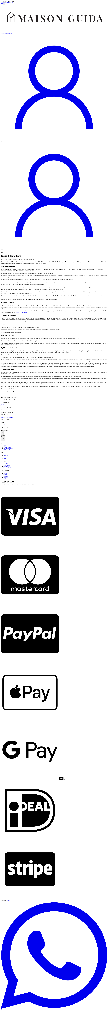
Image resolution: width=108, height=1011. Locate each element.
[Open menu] (2, 249)
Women (2, 33)
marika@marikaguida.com (7, 417)
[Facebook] (2, 4)
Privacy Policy (7, 465)
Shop (8, 2)
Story (2, 2)
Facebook (6, 477)
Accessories (9, 33)
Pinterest (5, 476)
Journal (5, 457)
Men (5, 33)
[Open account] (54, 87)
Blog (5, 458)
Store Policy (6, 463)
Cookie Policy (7, 466)
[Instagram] (1, 4)
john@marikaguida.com (6, 404)
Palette (11, 2)
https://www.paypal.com (21, 312)
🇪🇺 (3, 4)
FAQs (5, 446)
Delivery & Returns (8, 448)
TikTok (5, 474)
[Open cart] (1, 141)
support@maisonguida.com (7, 424)
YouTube (6, 478)
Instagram (6, 473)
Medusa (8, 900)
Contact (5, 2)
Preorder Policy (7, 447)
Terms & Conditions (8, 467)
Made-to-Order (7, 449)
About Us (6, 455)
